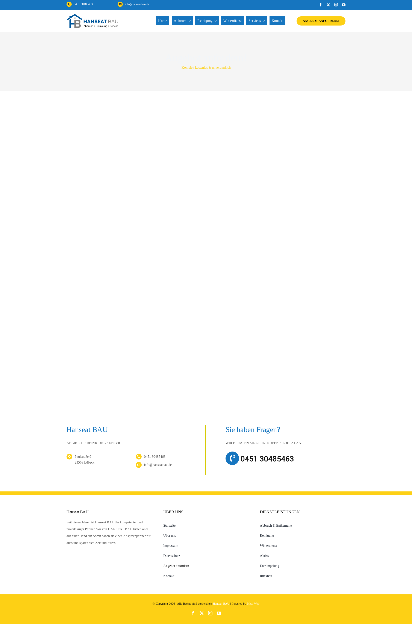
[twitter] (328, 4)
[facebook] (320, 4)
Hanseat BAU (221, 603)
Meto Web (253, 603)
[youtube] (343, 4)
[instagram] (336, 4)
